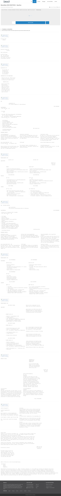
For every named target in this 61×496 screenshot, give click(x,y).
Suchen (56, 1)
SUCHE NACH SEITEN (50, 482)
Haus (36, 487)
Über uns (37, 484)
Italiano (17, 490)
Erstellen (38, 1)
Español (25, 490)
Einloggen (43, 1)
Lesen (34, 1)
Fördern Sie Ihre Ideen (49, 484)
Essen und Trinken (53, 7)
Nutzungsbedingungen (30, 484)
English (9, 490)
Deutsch (58, 7)
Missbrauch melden (31, 487)
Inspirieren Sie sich (49, 486)
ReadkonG (27, 494)
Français (13, 490)
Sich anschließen (50, 1)
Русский (29, 490)
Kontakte (37, 486)
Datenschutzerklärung (30, 486)
